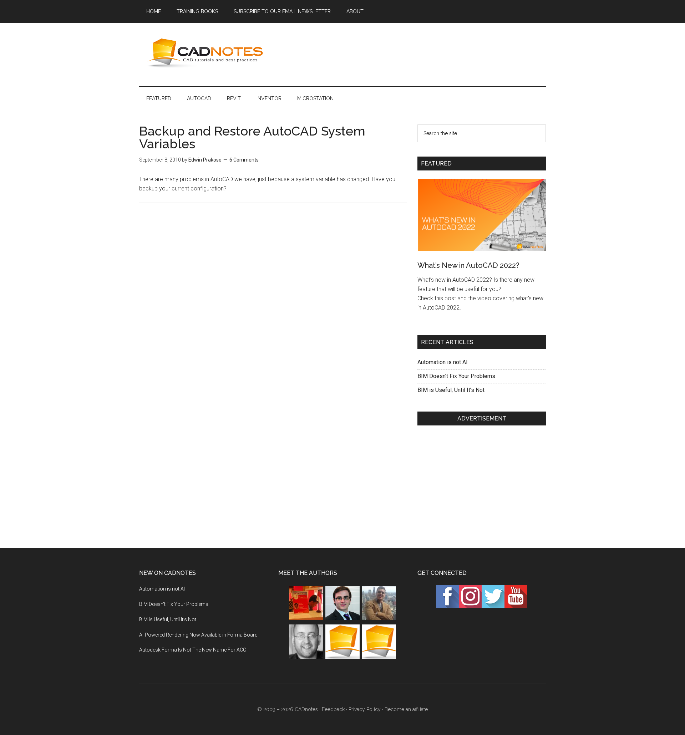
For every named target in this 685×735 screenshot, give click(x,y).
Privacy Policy (365, 709)
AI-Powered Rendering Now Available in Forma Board (198, 635)
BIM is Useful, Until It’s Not (450, 390)
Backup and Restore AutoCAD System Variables (252, 137)
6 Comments (244, 160)
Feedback (333, 709)
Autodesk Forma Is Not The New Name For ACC (192, 650)
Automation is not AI (442, 362)
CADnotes (207, 53)
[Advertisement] (416, 53)
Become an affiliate (406, 709)
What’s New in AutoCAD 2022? (468, 265)
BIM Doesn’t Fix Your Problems (456, 376)
